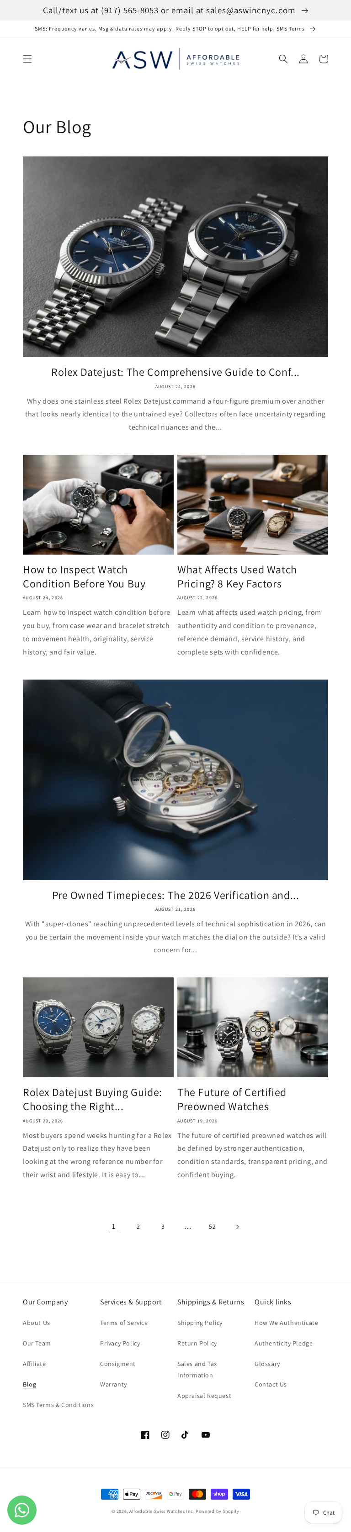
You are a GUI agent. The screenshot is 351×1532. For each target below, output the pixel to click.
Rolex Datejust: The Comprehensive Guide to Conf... (175, 372)
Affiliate (34, 1364)
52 (212, 1226)
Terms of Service (124, 1323)
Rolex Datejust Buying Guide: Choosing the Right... (92, 1099)
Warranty (113, 1384)
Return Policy (197, 1343)
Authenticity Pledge (284, 1343)
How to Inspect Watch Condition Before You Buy (84, 576)
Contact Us (271, 1384)
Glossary (267, 1364)
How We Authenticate (286, 1323)
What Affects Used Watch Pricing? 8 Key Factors (237, 576)
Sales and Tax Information (197, 1369)
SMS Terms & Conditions (58, 1405)
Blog (29, 1384)
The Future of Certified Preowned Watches (232, 1099)
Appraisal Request (204, 1396)
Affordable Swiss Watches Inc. (161, 1511)
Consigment (118, 1364)
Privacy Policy (120, 1343)
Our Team (37, 1343)
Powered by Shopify (217, 1511)
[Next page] (237, 1227)
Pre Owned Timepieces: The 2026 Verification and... (175, 895)
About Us (36, 1323)
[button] (27, 59)
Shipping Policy (200, 1323)
